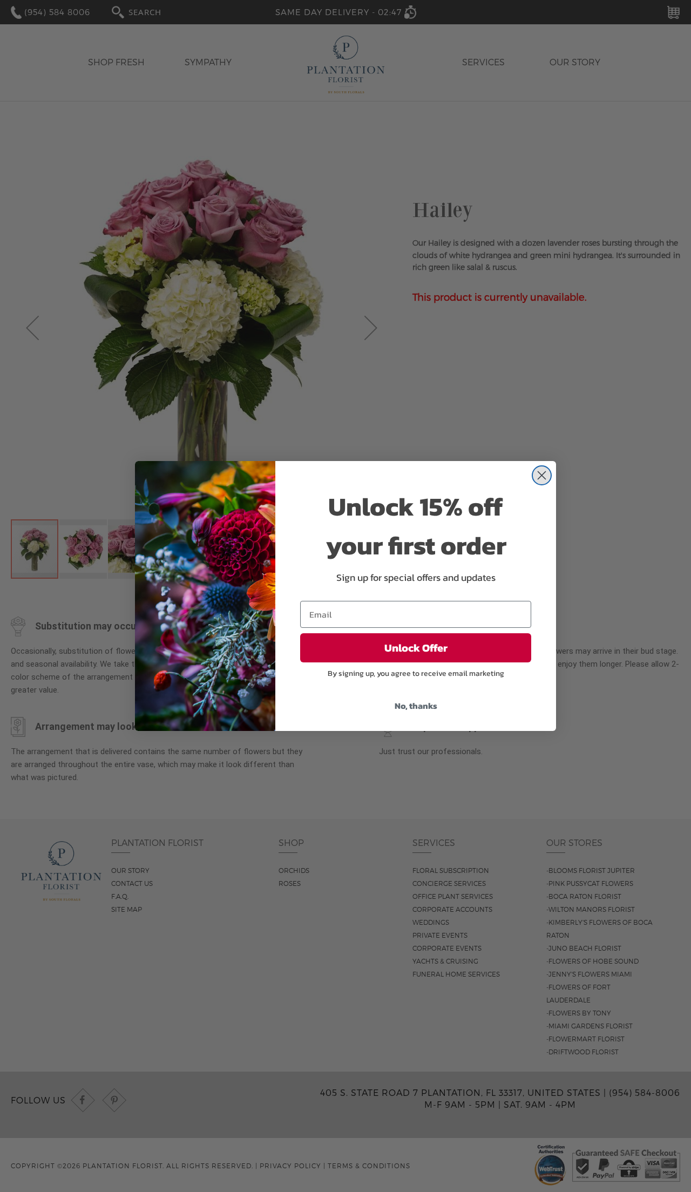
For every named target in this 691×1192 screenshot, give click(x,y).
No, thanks (416, 705)
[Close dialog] (542, 475)
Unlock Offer (416, 648)
